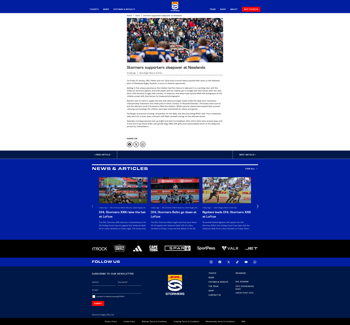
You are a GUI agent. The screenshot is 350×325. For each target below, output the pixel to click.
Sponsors (241, 273)
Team (213, 9)
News (106, 9)
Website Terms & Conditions (154, 321)
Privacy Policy (111, 321)
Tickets (94, 9)
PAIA (243, 321)
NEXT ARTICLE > (247, 154)
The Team (213, 286)
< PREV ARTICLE (102, 154)
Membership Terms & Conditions (220, 321)
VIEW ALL (250, 168)
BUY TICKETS (251, 9)
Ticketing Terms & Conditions (186, 321)
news (137, 15)
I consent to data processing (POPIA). (110, 296)
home (129, 15)
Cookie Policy (129, 321)
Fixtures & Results (124, 9)
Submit (98, 303)
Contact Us (214, 295)
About (234, 9)
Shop (223, 9)
